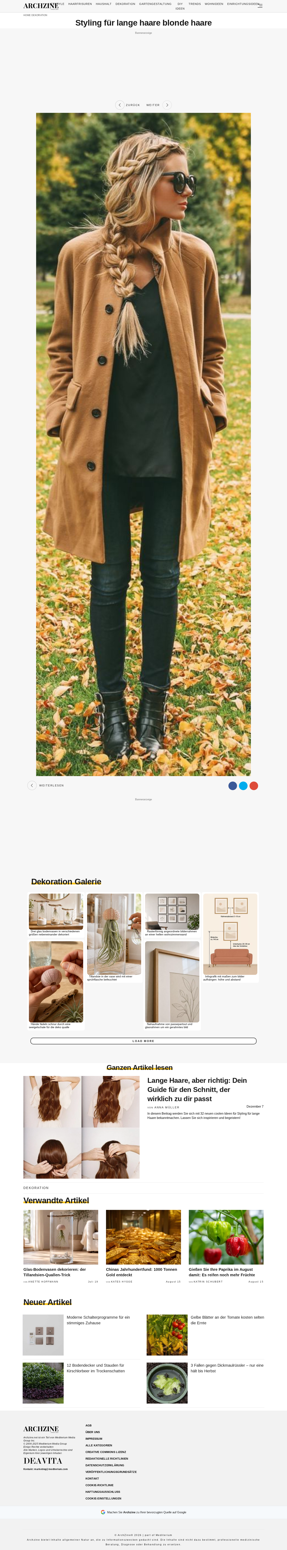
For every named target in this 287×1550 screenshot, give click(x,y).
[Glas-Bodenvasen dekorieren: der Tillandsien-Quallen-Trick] (60, 1237)
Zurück (132, 105)
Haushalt (104, 3)
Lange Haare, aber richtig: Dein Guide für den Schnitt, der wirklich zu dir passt (197, 1089)
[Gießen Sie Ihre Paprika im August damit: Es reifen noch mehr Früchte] (226, 1237)
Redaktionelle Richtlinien (107, 1458)
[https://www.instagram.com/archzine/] (229, 1444)
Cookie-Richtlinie (100, 1485)
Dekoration (125, 3)
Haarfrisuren (80, 3)
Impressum (94, 1438)
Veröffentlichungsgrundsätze (111, 1471)
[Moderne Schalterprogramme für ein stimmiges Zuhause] (43, 1335)
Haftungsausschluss (103, 1491)
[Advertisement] (143, 63)
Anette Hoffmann (43, 1281)
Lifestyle (56, 3)
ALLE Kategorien (99, 1445)
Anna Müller (167, 1107)
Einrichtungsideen (243, 3)
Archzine (42, 6)
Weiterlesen (50, 785)
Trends (195, 3)
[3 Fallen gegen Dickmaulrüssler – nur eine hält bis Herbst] (167, 1383)
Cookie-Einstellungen (103, 1498)
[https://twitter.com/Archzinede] (250, 1444)
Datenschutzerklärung (105, 1465)
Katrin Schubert (208, 1281)
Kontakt (92, 1478)
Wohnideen (214, 3)
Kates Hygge (122, 1281)
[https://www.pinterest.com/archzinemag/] (236, 1444)
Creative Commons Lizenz (106, 1452)
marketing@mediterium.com (51, 1469)
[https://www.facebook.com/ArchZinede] (222, 1444)
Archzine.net (44, 1429)
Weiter (154, 105)
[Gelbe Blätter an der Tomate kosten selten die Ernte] (167, 1335)
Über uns (93, 1432)
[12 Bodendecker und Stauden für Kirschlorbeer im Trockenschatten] (43, 1383)
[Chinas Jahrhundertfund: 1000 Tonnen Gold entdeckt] (143, 1237)
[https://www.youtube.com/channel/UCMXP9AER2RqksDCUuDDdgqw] (243, 1444)
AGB (89, 1425)
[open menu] (260, 6)
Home (27, 15)
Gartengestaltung (155, 3)
